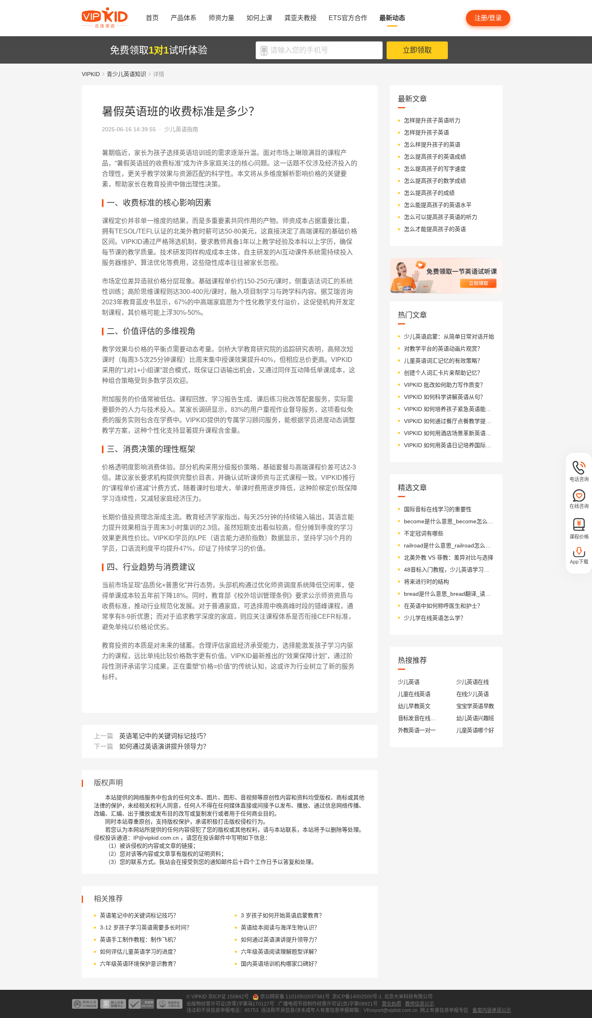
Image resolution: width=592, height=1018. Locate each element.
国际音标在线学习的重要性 (438, 509)
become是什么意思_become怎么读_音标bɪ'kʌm (449, 521)
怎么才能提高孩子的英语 (435, 229)
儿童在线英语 (414, 694)
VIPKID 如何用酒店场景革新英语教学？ (449, 433)
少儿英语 (409, 682)
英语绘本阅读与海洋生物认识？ (280, 927)
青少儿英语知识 (126, 74)
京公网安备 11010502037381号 (295, 996)
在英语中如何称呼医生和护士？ (443, 606)
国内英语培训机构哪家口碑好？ (280, 963)
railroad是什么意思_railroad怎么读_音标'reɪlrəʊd (449, 545)
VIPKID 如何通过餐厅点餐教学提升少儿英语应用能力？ (449, 421)
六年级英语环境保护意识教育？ (139, 963)
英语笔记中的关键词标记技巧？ (164, 736)
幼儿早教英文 (414, 706)
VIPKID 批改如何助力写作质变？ (445, 385)
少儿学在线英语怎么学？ (435, 618)
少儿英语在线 (472, 682)
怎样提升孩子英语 (426, 132)
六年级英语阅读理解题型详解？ (280, 951)
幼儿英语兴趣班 (475, 718)
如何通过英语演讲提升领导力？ (164, 746)
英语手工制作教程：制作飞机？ (139, 939)
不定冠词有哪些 (423, 533)
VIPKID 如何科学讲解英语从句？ (445, 397)
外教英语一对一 (417, 730)
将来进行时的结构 (426, 581)
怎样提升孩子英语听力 (432, 120)
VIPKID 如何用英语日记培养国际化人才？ (449, 445)
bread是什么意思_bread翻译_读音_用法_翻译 (449, 594)
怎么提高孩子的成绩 (429, 193)
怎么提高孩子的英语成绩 (435, 156)
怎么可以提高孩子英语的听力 (440, 217)
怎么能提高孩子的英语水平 (438, 205)
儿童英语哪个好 (475, 730)
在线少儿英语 (472, 694)
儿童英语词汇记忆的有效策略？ (443, 360)
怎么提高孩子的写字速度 (435, 168)
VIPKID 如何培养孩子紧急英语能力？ (449, 409)
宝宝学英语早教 (475, 706)
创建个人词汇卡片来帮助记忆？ (443, 373)
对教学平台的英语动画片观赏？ (443, 348)
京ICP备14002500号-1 (357, 996)
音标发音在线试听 (417, 718)
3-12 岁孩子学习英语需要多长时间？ (146, 927)
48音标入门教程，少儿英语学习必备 (449, 569)
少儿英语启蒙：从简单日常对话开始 (449, 336)
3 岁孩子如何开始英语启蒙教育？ (283, 915)
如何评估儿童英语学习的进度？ (139, 951)
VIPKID (91, 74)
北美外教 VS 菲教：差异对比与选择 (448, 557)
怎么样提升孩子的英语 (432, 144)
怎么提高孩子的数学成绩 (435, 181)
